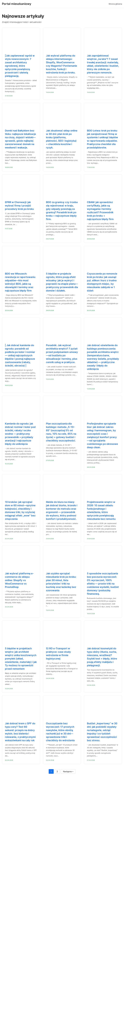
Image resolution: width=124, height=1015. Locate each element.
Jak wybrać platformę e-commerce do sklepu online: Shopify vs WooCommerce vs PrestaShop (19, 580)
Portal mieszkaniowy (16, 4)
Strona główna (115, 4)
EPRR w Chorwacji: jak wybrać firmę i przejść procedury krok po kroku (19, 205)
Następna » (68, 771)
